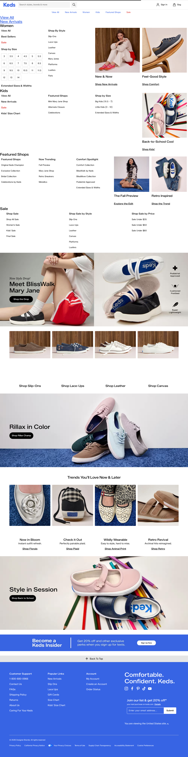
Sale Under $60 (139, 230)
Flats (50, 75)
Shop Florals (29, 548)
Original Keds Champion (12, 165)
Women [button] (86, 12)
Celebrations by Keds (11, 182)
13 (11, 77)
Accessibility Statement (124, 745)
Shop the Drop (21, 299)
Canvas (51, 53)
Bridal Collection (8, 176)
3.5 (11, 56)
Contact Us (15, 684)
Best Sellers (8, 36)
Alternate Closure (56, 107)
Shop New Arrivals (106, 84)
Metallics (43, 182)
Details (158, 704)
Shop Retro (158, 548)
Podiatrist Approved (85, 182)
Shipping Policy (17, 694)
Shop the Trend (161, 203)
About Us (14, 705)
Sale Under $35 (139, 219)
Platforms (52, 64)
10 (18, 70)
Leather (52, 47)
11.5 (39, 70)
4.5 (25, 56)
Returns (13, 700)
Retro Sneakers (46, 176)
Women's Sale (13, 225)
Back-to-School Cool (158, 141)
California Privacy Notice (34, 745)
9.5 (11, 70)
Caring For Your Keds (21, 710)
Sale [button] (128, 12)
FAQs (12, 689)
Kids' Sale (11, 230)
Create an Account (96, 684)
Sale (3, 42)
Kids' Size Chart (10, 113)
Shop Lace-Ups (72, 386)
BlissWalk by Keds (84, 171)
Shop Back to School (23, 598)
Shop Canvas (158, 386)
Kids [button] (98, 12)
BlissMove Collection (86, 176)
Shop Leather (115, 386)
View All (55, 12)
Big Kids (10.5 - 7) (104, 101)
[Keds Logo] (9, 4)
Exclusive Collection (10, 171)
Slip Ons (52, 684)
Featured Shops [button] (113, 12)
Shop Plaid (72, 548)
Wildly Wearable (115, 539)
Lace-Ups (52, 42)
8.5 (39, 63)
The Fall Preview (126, 196)
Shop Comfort (150, 84)
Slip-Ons (52, 36)
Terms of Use (80, 745)
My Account (92, 678)
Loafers (51, 70)
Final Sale (10, 236)
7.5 (25, 63)
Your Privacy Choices (62, 745)
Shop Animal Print (115, 548)
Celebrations (54, 112)
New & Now (103, 76)
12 (4, 77)
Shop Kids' (148, 149)
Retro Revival (158, 539)
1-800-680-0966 (18, 678)
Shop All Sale (12, 219)
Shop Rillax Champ (21, 435)
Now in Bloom (30, 539)
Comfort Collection (85, 165)
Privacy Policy (15, 745)
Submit (170, 710)
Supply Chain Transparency (100, 745)
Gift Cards (53, 694)
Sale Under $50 (139, 225)
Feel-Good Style (154, 76)
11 (32, 70)
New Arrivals (71, 12)
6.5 (11, 63)
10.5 (25, 70)
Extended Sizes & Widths (16, 85)
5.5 (39, 56)
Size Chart (53, 700)
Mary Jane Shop (46, 171)
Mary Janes (53, 59)
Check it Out (72, 539)
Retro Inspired (162, 196)
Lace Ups (53, 689)
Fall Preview (44, 165)
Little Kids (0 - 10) (104, 107)
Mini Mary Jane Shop (58, 101)
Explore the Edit (123, 203)
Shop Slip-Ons (30, 386)
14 (18, 77)
